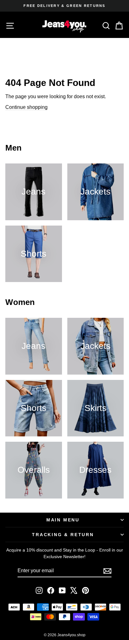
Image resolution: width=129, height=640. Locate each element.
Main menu (63, 519)
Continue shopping (26, 107)
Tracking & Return (63, 534)
